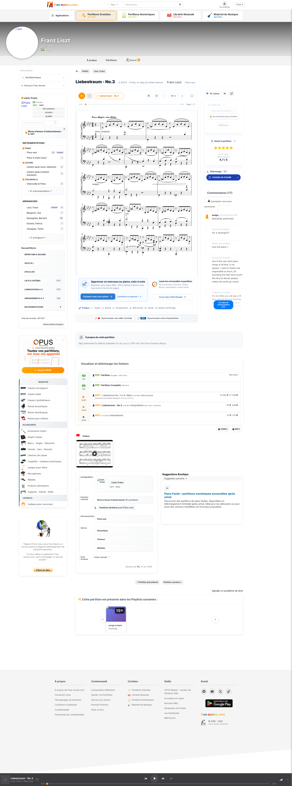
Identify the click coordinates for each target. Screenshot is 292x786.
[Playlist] (287, 780)
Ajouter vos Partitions (101, 694)
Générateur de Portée (175, 708)
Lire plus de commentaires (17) (223, 305)
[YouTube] (212, 691)
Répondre (219, 223)
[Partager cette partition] (231, 93)
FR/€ (238, 4)
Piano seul (101, 519)
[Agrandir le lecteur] (192, 96)
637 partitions (49, 109)
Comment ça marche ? (128, 296)
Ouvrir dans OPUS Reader (171, 297)
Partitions (111, 60)
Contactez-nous (63, 694)
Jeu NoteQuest (171, 713)
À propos (92, 60)
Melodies (101, 548)
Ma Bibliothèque (33, 77)
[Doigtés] (149, 96)
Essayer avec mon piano (96, 296)
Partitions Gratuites (141, 690)
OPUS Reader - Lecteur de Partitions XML (177, 692)
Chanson (101, 539)
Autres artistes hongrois (53, 324)
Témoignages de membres (68, 700)
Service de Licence (100, 700)
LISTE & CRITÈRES (42, 280)
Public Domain (102, 557)
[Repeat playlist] (171, 778)
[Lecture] (81, 96)
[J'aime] (37, 780)
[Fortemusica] (203, 722)
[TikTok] (228, 691)
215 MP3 (48, 112)
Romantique (102, 530)
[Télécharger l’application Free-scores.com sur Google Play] (219, 703)
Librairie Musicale (140, 694)
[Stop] (89, 96)
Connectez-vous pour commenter (218, 204)
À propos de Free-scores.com (69, 690)
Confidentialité (62, 709)
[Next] (163, 779)
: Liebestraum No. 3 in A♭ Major (165, 396)
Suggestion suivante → (175, 478)
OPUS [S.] (28, 263)
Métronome (170, 718)
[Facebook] (204, 691)
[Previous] (146, 779)
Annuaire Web (171, 703)
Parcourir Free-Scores (34, 85)
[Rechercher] (180, 5)
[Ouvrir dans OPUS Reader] (154, 284)
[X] (220, 691)
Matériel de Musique (142, 704)
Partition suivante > (172, 582)
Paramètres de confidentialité (69, 714)
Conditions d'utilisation (66, 704)
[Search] (55, 122)
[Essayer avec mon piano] (85, 284)
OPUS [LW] (29, 272)
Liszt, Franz (99, 71)
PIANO (85, 71)
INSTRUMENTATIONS (33, 307)
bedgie (215, 215)
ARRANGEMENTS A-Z (42, 298)
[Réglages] (157, 96)
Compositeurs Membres (103, 690)
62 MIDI (48, 116)
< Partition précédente (147, 582)
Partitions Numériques (143, 700)
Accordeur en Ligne (174, 698)
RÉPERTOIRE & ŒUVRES (35, 254)
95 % (173, 95)
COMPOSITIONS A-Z (42, 289)
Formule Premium (99, 704)
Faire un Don (97, 709)
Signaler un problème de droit (227, 590)
